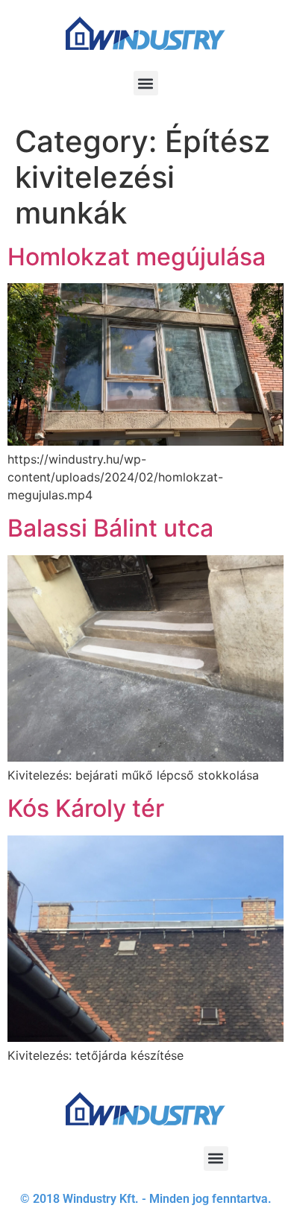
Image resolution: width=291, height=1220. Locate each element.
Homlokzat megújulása (136, 256)
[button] (146, 83)
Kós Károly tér (85, 808)
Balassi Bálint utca (110, 528)
